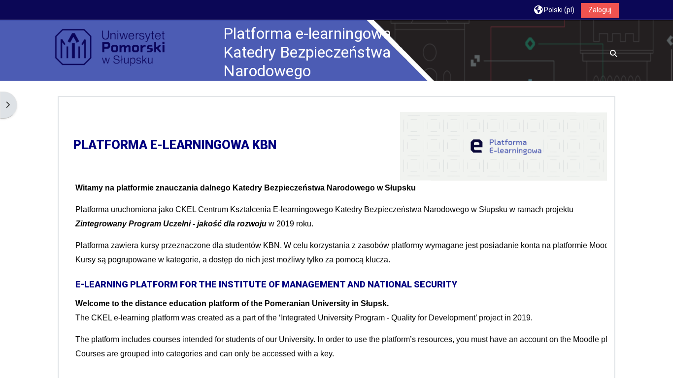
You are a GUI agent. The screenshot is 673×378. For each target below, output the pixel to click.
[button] (554, 9)
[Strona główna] (109, 47)
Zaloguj (599, 10)
